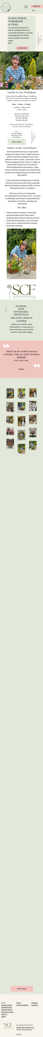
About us (4, 1014)
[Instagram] (32, 10)
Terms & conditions (22, 1005)
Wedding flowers (6, 1005)
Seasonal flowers (6, 1010)
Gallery (3, 1016)
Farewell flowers (6, 1007)
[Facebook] (34, 10)
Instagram (34, 1005)
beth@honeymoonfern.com (25, 1027)
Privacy (18, 1003)
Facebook (34, 1003)
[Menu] (26, 7)
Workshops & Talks (7, 1012)
